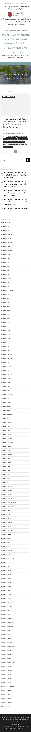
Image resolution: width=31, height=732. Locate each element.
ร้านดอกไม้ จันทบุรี (5, 246)
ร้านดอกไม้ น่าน (5, 270)
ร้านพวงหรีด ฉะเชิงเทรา (7, 454)
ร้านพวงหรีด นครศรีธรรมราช (8, 502)
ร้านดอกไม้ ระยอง (5, 310)
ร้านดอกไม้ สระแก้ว (6, 366)
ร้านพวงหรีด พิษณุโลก (6, 550)
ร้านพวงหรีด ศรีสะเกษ (6, 602)
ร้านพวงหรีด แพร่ (5, 706)
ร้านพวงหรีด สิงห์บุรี (6, 638)
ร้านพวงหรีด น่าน (5, 514)
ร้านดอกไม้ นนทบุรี (5, 266)
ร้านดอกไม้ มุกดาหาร (6, 294)
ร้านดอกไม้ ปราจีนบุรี (6, 278)
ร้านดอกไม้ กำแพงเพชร (7, 242)
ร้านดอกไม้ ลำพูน (5, 330)
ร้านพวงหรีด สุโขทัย (6, 654)
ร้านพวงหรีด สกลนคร (6, 606)
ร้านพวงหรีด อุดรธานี (6, 674)
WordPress (22, 729)
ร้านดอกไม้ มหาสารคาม (7, 290)
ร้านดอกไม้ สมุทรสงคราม (7, 354)
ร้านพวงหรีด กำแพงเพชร (7, 442)
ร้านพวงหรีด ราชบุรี (6, 582)
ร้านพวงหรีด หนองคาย (6, 658)
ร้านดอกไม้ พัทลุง (5, 282)
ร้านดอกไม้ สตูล (5, 346)
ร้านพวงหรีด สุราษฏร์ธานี (7, 646)
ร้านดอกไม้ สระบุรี (5, 362)
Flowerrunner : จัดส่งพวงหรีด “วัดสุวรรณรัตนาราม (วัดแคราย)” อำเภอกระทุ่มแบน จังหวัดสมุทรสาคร (15, 123)
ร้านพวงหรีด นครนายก (6, 486)
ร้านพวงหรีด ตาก (5, 482)
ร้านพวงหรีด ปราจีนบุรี (6, 530)
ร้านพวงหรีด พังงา (5, 542)
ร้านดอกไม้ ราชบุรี (5, 314)
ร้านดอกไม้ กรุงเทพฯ (6, 230)
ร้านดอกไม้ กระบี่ (5, 226)
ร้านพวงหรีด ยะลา (5, 566)
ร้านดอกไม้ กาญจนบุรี (6, 234)
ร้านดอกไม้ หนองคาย (6, 386)
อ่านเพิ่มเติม (13, 151)
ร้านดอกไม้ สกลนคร (6, 338)
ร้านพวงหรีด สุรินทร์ (6, 650)
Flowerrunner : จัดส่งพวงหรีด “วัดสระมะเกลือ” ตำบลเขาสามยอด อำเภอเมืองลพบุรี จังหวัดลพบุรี (16, 202)
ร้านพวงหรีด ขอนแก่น (6, 446)
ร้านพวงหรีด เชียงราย (6, 694)
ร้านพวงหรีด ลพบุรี (5, 590)
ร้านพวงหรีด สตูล (5, 614)
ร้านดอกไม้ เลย (5, 418)
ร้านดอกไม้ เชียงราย (6, 406)
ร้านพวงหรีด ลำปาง (6, 594)
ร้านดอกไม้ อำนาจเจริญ (7, 394)
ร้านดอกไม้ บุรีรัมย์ (5, 274)
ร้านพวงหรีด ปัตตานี (6, 534)
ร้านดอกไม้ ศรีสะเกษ (6, 334)
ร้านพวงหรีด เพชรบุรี (6, 698)
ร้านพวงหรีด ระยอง (6, 578)
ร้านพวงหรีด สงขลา (6, 610)
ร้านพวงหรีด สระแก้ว (6, 634)
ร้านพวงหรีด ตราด (5, 478)
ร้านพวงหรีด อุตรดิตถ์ (6, 678)
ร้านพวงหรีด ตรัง (5, 474)
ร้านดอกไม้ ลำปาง (5, 326)
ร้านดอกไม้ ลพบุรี (5, 322)
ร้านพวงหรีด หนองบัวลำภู (7, 662)
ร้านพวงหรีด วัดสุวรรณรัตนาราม (10, 139)
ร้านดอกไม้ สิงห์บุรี (5, 370)
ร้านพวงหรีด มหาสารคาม (7, 558)
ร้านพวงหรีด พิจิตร (5, 546)
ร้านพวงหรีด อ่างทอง (6, 690)
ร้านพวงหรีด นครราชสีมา (7, 498)
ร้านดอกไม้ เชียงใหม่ (6, 410)
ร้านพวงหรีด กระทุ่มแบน (22, 136)
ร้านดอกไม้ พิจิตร (5, 286)
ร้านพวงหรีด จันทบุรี (6, 450)
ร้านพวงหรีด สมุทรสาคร (8, 96)
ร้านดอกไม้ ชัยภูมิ (5, 254)
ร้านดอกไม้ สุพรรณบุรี (6, 374)
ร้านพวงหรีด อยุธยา (6, 666)
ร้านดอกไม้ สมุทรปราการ (7, 350)
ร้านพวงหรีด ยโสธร (6, 570)
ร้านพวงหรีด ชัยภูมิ (5, 466)
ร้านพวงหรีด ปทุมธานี (6, 522)
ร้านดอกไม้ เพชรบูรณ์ (6, 414)
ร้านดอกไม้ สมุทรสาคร (11, 136)
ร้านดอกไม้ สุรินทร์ (5, 378)
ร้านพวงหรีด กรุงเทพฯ (6, 430)
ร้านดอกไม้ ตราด (5, 262)
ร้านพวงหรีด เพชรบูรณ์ (6, 702)
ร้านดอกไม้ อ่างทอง (5, 402)
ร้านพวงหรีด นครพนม (6, 494)
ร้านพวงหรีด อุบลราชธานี (7, 686)
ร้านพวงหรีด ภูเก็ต (5, 554)
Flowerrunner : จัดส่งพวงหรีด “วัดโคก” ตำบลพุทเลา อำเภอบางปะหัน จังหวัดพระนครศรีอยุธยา (16, 184)
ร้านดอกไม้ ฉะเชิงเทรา (6, 250)
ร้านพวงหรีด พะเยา (5, 538)
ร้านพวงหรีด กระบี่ (5, 426)
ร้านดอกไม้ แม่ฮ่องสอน (6, 422)
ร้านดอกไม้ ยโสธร (5, 302)
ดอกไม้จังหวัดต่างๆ (5, 222)
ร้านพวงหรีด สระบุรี (6, 630)
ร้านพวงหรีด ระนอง (6, 574)
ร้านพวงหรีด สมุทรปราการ (7, 618)
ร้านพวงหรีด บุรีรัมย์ (6, 518)
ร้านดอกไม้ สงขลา (5, 342)
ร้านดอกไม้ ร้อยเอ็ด (5, 318)
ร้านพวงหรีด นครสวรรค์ (7, 506)
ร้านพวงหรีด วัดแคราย (23, 139)
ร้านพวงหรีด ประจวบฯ (6, 526)
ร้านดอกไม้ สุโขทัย (5, 382)
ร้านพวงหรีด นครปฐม (6, 490)
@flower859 (11, 9)
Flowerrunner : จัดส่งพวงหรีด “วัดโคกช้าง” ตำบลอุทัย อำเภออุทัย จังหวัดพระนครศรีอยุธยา (16, 193)
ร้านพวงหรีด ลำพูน (5, 598)
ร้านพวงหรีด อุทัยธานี (6, 682)
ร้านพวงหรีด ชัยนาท (6, 462)
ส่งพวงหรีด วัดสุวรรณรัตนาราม (10, 144)
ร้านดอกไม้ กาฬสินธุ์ (6, 238)
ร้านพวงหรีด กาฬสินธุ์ (6, 438)
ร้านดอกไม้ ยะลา (5, 298)
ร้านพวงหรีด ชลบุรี (5, 458)
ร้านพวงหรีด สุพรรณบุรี (7, 642)
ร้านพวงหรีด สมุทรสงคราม (7, 622)
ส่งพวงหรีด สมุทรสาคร (8, 146)
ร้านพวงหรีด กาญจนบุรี (6, 434)
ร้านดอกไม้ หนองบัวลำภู (7, 390)
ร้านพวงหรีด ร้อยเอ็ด (6, 586)
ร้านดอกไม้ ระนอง (5, 306)
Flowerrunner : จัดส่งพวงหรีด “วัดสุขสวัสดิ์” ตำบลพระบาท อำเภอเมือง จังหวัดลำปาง (15, 175)
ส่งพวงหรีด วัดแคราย (22, 144)
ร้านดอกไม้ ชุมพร (5, 258)
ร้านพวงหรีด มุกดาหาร (6, 562)
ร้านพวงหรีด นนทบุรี (6, 510)
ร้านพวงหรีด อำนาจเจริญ (7, 670)
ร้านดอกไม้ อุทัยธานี (6, 398)
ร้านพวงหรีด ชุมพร (5, 470)
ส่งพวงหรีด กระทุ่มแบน (19, 141)
